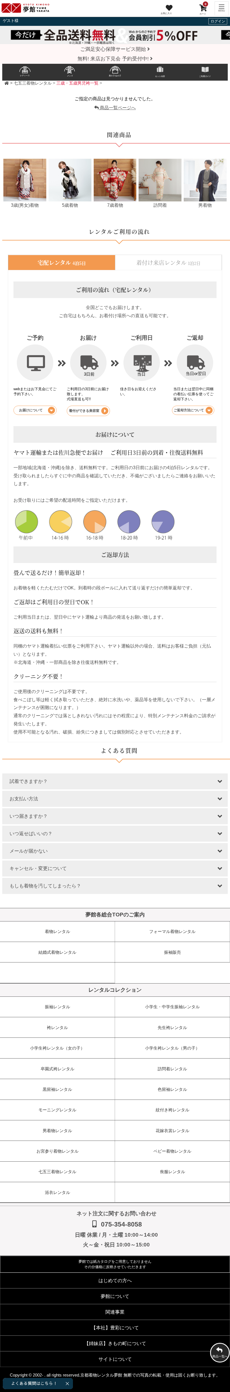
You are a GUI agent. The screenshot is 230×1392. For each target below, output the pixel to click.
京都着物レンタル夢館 (101, 1375)
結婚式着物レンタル (57, 952)
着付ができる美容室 (84, 411)
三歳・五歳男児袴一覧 (77, 83)
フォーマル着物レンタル (172, 931)
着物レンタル (57, 931)
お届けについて (31, 410)
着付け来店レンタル (168, 262)
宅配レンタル (62, 262)
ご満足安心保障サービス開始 (113, 49)
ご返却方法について (189, 410)
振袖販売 (172, 952)
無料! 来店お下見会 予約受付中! (113, 59)
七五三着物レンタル (33, 83)
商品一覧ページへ (117, 107)
